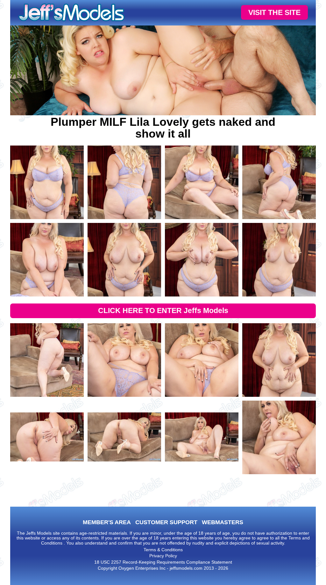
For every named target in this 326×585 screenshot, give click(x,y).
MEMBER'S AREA (107, 522)
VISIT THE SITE (274, 12)
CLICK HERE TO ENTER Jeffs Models (163, 310)
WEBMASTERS (222, 522)
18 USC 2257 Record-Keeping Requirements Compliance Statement (163, 562)
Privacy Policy (163, 555)
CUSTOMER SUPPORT (166, 522)
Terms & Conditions (163, 549)
